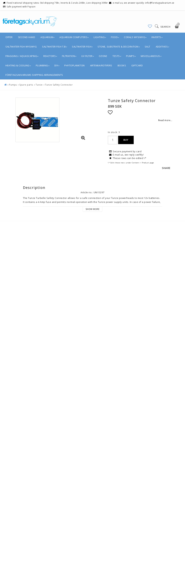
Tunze (39, 84)
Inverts (156, 37)
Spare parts (26, 84)
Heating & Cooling (17, 65)
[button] (150, 26)
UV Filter (86, 56)
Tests (116, 56)
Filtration (68, 56)
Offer (9, 37)
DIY (56, 65)
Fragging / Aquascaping (21, 56)
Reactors (49, 56)
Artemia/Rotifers (101, 65)
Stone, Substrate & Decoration (118, 46)
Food (114, 37)
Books (122, 65)
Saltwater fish (81, 46)
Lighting (99, 37)
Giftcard (137, 65)
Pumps (130, 56)
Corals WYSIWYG (134, 37)
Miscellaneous (150, 56)
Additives (162, 46)
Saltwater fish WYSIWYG (21, 46)
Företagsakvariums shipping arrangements (34, 75)
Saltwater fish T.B (54, 46)
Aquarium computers (73, 37)
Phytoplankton (74, 65)
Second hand (26, 37)
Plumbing (42, 65)
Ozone (103, 56)
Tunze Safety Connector (59, 84)
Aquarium (46, 37)
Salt (147, 46)
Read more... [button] (165, 120)
